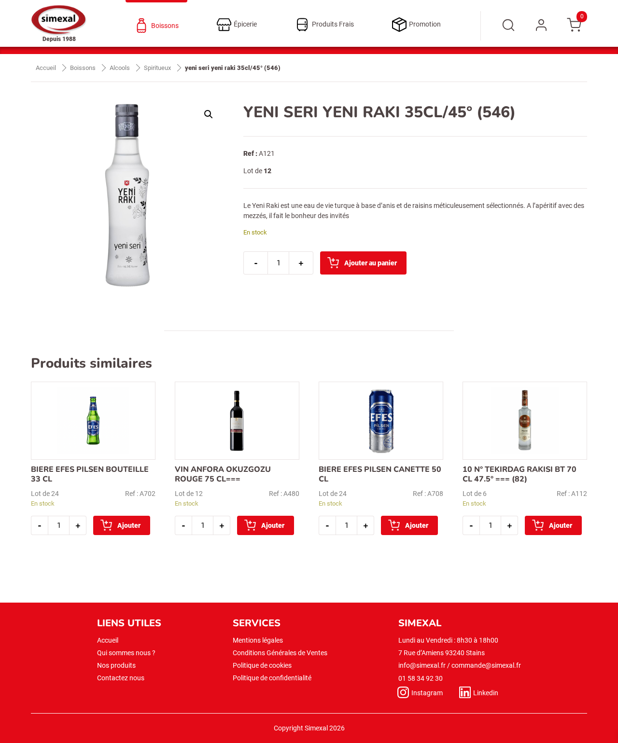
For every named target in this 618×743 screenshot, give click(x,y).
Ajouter (128, 525)
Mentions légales (258, 640)
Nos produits (116, 665)
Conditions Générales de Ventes (280, 653)
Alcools (120, 67)
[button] (208, 114)
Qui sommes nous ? (126, 653)
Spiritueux (157, 67)
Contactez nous (120, 678)
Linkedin (485, 693)
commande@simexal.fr (486, 665)
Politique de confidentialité (272, 678)
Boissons (83, 67)
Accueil (46, 67)
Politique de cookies (262, 665)
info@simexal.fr (422, 665)
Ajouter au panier (370, 263)
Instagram (427, 693)
